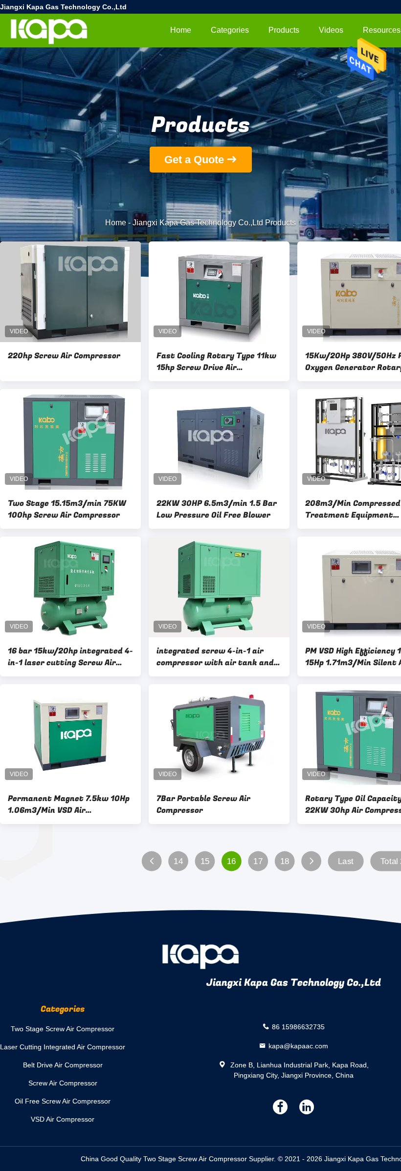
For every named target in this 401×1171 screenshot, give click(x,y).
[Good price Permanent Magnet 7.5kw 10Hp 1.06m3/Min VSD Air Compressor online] (70, 734)
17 (258, 861)
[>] (311, 861)
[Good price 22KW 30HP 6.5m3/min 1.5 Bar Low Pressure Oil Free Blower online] (219, 439)
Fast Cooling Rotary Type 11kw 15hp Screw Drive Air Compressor (216, 361)
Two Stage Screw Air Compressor (62, 1029)
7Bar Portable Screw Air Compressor (203, 804)
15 (205, 861)
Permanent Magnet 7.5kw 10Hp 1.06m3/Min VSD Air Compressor (69, 804)
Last (346, 861)
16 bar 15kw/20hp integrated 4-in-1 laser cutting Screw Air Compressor (70, 657)
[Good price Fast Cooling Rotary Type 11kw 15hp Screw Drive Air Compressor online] (219, 291)
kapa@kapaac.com (298, 1045)
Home (180, 30)
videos (331, 30)
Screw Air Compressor (62, 1083)
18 (285, 861)
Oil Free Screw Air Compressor (63, 1101)
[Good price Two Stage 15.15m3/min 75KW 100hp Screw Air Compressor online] (70, 439)
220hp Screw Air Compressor (64, 356)
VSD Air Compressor (62, 1119)
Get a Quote (194, 159)
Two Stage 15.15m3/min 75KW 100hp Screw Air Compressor (67, 509)
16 (231, 861)
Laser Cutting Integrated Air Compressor (62, 1047)
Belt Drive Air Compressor (63, 1065)
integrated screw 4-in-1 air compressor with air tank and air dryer (215, 657)
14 (178, 861)
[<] (152, 861)
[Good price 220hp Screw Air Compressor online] (70, 291)
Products (283, 30)
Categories (230, 30)
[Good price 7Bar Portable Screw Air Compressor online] (219, 734)
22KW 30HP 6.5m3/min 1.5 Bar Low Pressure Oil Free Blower (216, 509)
